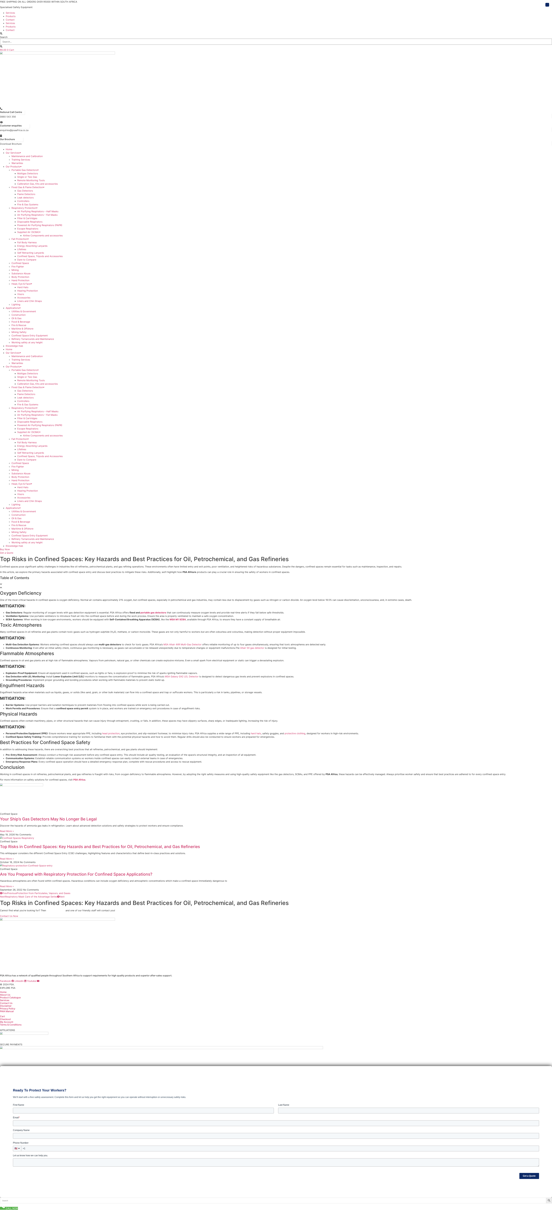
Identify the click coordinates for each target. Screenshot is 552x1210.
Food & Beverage (21, 321)
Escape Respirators (27, 228)
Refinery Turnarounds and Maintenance (33, 339)
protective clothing (295, 733)
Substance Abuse (21, 273)
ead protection (111, 733)
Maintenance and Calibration (27, 156)
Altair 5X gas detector (252, 647)
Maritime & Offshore (22, 328)
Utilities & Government (24, 311)
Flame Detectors (26, 194)
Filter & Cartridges (27, 218)
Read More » (7, 831)
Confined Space (20, 263)
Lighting (16, 304)
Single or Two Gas (27, 176)
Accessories (23, 297)
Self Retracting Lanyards (30, 252)
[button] (276, 33)
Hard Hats (22, 287)
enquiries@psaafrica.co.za (14, 130)
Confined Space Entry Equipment (30, 335)
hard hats (256, 733)
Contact (10, 19)
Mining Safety (19, 332)
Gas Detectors (25, 190)
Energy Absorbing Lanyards (32, 245)
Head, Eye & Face (21, 283)
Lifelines (21, 249)
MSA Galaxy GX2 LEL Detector (182, 676)
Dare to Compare (26, 259)
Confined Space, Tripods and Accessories (40, 256)
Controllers (23, 201)
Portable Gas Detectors (24, 170)
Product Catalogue (10, 997)
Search (3, 37)
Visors (20, 294)
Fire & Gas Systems (27, 204)
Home (9, 149)
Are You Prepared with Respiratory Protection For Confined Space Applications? (76, 874)
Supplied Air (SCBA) (28, 232)
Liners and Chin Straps (29, 301)
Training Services (21, 159)
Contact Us (6, 1003)
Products (11, 16)
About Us (5, 994)
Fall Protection (19, 239)
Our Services (13, 152)
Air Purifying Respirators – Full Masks (37, 214)
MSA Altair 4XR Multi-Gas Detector (182, 644)
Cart (2, 1016)
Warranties (17, 163)
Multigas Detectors (27, 173)
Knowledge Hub (14, 345)
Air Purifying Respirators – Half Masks (37, 211)
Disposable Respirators (29, 221)
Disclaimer (6, 1005)
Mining (15, 270)
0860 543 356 (8, 116)
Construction (19, 314)
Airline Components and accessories (43, 235)
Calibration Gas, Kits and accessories (37, 183)
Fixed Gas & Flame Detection (27, 187)
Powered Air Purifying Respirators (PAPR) (39, 225)
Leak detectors (25, 197)
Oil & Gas (16, 318)
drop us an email (56, 910)
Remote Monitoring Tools (31, 180)
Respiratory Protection (24, 207)
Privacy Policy (7, 1008)
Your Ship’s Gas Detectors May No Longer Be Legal (48, 819)
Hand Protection (20, 280)
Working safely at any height (27, 342)
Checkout (5, 1019)
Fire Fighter (18, 266)
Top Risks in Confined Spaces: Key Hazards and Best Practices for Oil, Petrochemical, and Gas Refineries (100, 846)
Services (10, 12)
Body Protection (20, 276)
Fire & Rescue (19, 325)
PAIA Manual (7, 1011)
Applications (12, 307)
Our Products (13, 166)
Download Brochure (11, 143)
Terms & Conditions (11, 1024)
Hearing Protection (27, 290)
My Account (6, 1021)
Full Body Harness (27, 242)
